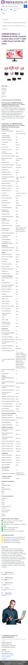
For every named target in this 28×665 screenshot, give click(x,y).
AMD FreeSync (5, 223)
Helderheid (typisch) (7, 167)
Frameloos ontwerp (6, 264)
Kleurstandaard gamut (7, 216)
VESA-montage (5, 330)
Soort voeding (5, 408)
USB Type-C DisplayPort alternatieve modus (8, 285)
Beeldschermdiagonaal (7, 131)
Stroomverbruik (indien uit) (8, 401)
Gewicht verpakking (7, 462)
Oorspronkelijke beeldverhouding (6, 136)
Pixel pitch (4, 193)
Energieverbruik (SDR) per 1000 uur (8, 386)
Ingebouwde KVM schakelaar (6, 314)
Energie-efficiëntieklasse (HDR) (8, 382)
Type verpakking (6, 464)
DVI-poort (4, 294)
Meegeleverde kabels (7, 417)
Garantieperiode (6, 478)
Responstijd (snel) (6, 190)
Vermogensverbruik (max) (8, 396)
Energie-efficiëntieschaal (8, 411)
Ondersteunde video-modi (8, 181)
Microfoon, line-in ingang (8, 306)
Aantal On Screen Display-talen (8, 370)
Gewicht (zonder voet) (7, 450)
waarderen (13, 537)
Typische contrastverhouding (7, 152)
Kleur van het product (7, 256)
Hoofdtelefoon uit (6, 282)
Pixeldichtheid (5, 195)
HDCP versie (5, 319)
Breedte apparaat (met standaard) (7, 429)
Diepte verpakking (6, 457)
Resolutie (4, 133)
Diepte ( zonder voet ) (7, 446)
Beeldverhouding (6, 183)
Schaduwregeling (6, 239)
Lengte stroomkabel (7, 424)
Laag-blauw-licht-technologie (6, 236)
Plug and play (5, 373)
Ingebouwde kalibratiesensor (6, 210)
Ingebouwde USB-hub (7, 277)
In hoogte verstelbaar (7, 337)
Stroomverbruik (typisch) (8, 390)
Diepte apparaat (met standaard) (7, 433)
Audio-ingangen (6, 301)
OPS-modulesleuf (6, 310)
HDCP (3, 317)
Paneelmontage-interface (8, 339)
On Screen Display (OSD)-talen (8, 360)
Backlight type (5, 162)
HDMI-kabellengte (6, 422)
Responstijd (5, 169)
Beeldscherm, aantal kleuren (7, 159)
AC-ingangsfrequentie (7, 406)
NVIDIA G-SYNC (6, 220)
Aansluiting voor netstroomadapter (6, 322)
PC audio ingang (6, 308)
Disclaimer (4, 658)
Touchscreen (5, 142)
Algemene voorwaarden (8, 655)
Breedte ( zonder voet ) (8, 443)
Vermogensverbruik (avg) (8, 398)
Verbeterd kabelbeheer (7, 345)
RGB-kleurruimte (6, 202)
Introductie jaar (5, 273)
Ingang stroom (5, 326)
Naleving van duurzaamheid (5, 469)
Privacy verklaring (6, 656)
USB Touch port (6, 291)
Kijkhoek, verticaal (6, 188)
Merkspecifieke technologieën (5, 229)
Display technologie (7, 139)
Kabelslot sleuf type (7, 348)
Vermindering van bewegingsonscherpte (7, 242)
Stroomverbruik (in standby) (6, 393)
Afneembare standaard (7, 268)
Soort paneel (5, 147)
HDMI (3, 280)
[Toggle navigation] (3, 13)
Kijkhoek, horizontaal (7, 185)
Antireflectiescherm (6, 174)
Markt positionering (6, 254)
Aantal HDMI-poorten (7, 296)
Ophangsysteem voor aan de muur (8, 342)
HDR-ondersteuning (7, 197)
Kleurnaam (4, 261)
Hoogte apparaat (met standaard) (7, 437)
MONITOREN (5, 19)
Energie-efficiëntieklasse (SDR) (8, 378)
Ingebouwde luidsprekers (8, 247)
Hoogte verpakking (6, 460)
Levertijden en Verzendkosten (9, 659)
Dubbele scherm (6, 214)
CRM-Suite (20, 663)
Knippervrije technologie (8, 233)
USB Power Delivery (7, 289)
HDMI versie (5, 298)
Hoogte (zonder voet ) (7, 448)
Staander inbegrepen (7, 415)
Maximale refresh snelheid (8, 156)
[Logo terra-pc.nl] (14, 2)
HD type (4, 144)
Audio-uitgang (5, 303)
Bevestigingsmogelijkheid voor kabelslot (8, 333)
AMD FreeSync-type (7, 225)
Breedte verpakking (7, 455)
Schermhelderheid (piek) (8, 164)
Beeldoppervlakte (6, 172)
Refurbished (5, 259)
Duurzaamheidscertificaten (8, 473)
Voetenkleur (5, 271)
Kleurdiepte (4, 200)
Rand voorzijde (5, 266)
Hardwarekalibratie (6, 207)
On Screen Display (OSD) (8, 350)
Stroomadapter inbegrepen (8, 420)
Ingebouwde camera (7, 250)
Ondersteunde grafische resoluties (8, 177)
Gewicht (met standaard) (8, 441)
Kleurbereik (4, 205)
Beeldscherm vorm (6, 149)
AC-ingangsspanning (7, 403)
